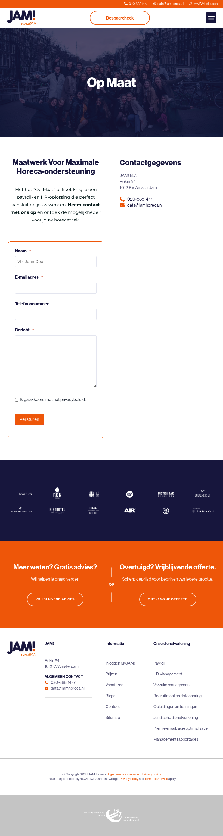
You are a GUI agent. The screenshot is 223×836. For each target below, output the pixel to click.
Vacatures (114, 684)
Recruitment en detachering (177, 695)
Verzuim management (172, 684)
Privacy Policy (129, 779)
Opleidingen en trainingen (175, 706)
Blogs (110, 695)
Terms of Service (156, 779)
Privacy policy (151, 774)
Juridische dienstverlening (175, 717)
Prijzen (111, 674)
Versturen (29, 419)
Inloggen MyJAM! (120, 663)
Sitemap (113, 717)
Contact (113, 706)
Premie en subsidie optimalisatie (180, 728)
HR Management (167, 674)
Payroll (159, 663)
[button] (211, 17)
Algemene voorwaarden (123, 774)
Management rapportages (175, 739)
